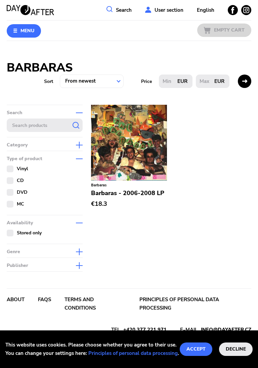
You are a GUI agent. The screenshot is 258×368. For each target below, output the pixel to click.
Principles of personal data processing (133, 353)
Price (146, 81)
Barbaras (98, 185)
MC (20, 204)
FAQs (44, 299)
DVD (22, 192)
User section (169, 10)
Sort (48, 81)
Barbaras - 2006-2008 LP (127, 193)
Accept (196, 349)
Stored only (29, 233)
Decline (236, 349)
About (16, 299)
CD (20, 180)
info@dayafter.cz (226, 329)
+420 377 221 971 (145, 329)
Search (124, 10)
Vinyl (22, 169)
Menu (27, 31)
